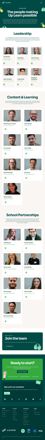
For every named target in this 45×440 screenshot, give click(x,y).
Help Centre (25, 424)
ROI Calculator (26, 420)
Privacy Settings (37, 414)
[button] (41, 2)
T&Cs (35, 410)
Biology (3, 412)
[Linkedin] (26, 399)
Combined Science (6, 410)
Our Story (25, 410)
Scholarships (25, 414)
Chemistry (4, 414)
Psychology (15, 419)
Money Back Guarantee (25, 417)
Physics (3, 416)
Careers (24, 412)
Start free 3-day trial (22, 371)
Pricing (24, 419)
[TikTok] (40, 399)
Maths (14, 416)
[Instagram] (12, 399)
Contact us (25, 422)
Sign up (7, 393)
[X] (19, 399)
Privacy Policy (36, 412)
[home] (6, 3)
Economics (15, 414)
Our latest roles (9, 346)
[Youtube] (33, 399)
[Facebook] (5, 399)
